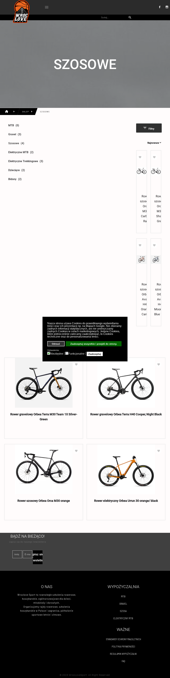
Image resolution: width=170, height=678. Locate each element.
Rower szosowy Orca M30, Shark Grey (160, 208)
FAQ (123, 661)
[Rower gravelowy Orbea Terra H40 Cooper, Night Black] (126, 383)
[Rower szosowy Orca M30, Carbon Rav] (142, 171)
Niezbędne (56, 353)
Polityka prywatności (123, 646)
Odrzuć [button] (56, 343)
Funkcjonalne (76, 353)
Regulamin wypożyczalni (123, 653)
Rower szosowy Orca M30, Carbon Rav (146, 208)
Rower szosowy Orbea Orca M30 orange (43, 500)
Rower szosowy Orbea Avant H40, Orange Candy (146, 299)
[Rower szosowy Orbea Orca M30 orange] (44, 469)
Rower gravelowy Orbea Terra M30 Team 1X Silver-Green (43, 417)
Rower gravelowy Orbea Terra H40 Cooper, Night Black (126, 414)
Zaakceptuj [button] (94, 354)
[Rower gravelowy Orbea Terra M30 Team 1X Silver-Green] (44, 383)
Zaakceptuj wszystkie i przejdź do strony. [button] (93, 343)
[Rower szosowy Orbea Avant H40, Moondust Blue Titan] (156, 259)
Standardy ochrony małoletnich (123, 639)
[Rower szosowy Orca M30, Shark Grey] (156, 171)
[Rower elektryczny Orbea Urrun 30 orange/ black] (126, 469)
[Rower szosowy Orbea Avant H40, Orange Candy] (142, 259)
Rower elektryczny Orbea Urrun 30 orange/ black (126, 500)
